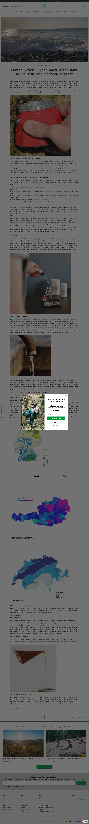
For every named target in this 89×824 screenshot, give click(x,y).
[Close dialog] (67, 396)
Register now (56, 418)
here (61, 422)
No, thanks (56, 425)
